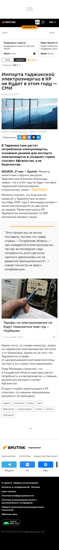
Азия (39, 403)
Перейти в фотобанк (38, 132)
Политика (25, 456)
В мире (30, 403)
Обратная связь (9, 514)
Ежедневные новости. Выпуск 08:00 (19, 47)
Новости (6, 403)
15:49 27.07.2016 (10, 94)
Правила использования (25, 482)
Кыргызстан (8, 415)
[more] (54, 337)
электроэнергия (25, 409)
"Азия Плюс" (39, 189)
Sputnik (7, 132)
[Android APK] (11, 522)
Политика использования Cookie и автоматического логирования (19, 501)
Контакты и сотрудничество (16, 487)
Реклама (35, 487)
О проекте (7, 482)
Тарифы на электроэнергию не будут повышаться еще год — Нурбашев (27, 326)
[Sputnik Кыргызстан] (9, 23)
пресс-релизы (9, 491)
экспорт (49, 409)
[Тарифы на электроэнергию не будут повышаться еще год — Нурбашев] (29, 299)
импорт (39, 409)
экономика (19, 403)
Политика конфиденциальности (18, 495)
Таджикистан (8, 409)
